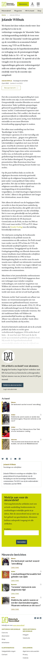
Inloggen (26, 635)
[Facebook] (7, 459)
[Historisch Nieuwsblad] (8, 4)
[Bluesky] (3, 459)
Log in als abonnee (10, 389)
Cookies (25, 658)
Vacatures (26, 638)
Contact (4, 654)
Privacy (25, 654)
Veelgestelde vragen (9, 651)
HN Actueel (29, 11)
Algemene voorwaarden (31, 651)
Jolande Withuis (7, 81)
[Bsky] (38, 618)
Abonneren (23, 4)
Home (4, 15)
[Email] (15, 459)
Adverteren (5, 642)
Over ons (5, 632)
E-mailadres (7, 529)
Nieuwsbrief (6, 11)
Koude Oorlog (16, 227)
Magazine (18, 11)
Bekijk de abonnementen (12, 385)
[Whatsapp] (11, 459)
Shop (39, 11)
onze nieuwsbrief (18, 625)
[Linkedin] (19, 459)
